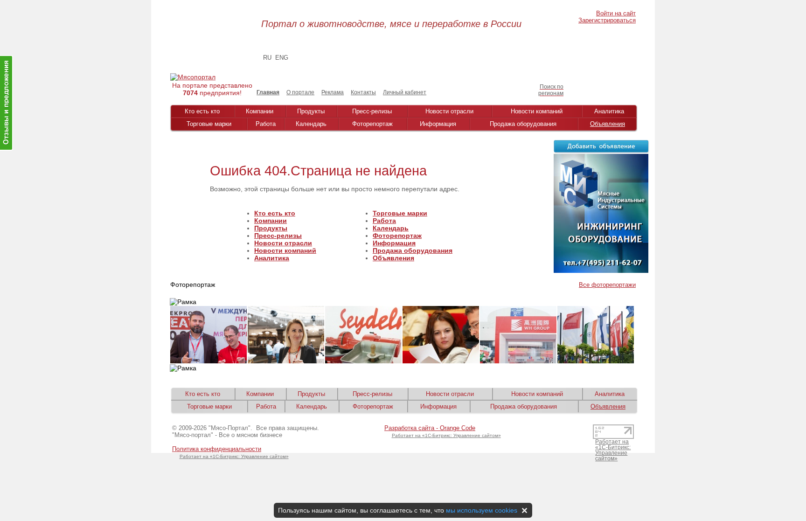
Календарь (311, 123)
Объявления (607, 123)
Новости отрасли (449, 111)
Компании (259, 111)
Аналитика (609, 111)
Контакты (363, 92)
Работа (266, 123)
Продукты (311, 111)
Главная (268, 92)
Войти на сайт (616, 13)
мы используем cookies (481, 510)
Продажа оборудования (523, 123)
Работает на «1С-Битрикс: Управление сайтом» (234, 456)
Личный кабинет (404, 92)
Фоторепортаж (372, 123)
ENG (281, 57)
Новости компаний (537, 111)
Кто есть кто (202, 111)
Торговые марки (209, 123)
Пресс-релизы (372, 111)
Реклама (332, 92)
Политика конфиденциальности (216, 448)
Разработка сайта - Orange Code (429, 427)
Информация (438, 123)
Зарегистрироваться (607, 20)
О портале (300, 92)
